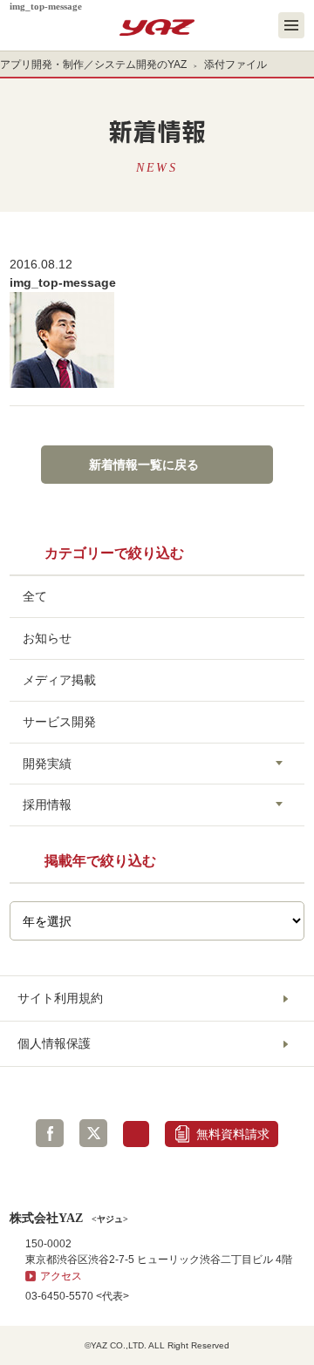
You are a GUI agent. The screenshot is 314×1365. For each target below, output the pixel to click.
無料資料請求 (233, 1134)
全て (35, 596)
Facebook (50, 1133)
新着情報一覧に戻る (144, 465)
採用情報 (47, 805)
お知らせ (47, 638)
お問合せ (136, 1134)
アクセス (61, 1276)
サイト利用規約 (60, 998)
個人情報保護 (54, 1043)
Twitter (93, 1133)
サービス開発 (59, 722)
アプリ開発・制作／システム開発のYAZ (93, 64)
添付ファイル (235, 64)
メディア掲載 (59, 680)
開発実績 (47, 764)
